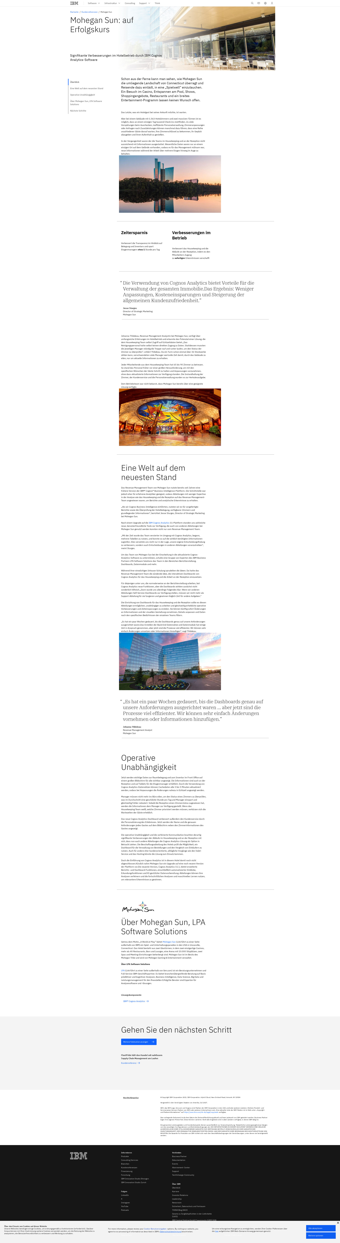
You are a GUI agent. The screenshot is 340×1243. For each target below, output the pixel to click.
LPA (123, 970)
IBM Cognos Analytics (159, 522)
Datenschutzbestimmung (170, 1231)
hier (217, 1231)
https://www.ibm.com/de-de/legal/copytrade (201, 1112)
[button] (265, 3)
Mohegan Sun (169, 941)
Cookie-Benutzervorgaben (155, 1229)
